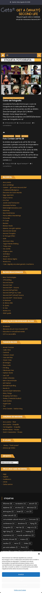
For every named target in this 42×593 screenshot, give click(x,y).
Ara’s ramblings (8, 185)
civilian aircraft (9, 515)
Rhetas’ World (8, 226)
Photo (24, 547)
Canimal (6, 352)
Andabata (6, 326)
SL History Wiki (8, 303)
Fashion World (8, 373)
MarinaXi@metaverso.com (12, 208)
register (5, 477)
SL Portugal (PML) (9, 236)
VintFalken (6, 254)
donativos (22, 523)
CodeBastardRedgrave (11, 190)
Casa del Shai (7, 358)
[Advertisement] (21, 38)
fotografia (8, 527)
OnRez (27, 543)
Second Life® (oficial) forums (13, 295)
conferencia (9, 523)
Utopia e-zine (7, 251)
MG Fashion (7, 383)
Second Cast (7, 285)
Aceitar (21, 574)
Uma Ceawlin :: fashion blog (12, 409)
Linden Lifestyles (8, 378)
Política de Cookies (20, 590)
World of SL (7, 262)
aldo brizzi (31, 508)
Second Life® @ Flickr (10, 290)
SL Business (7, 300)
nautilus (7, 543)
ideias (19, 531)
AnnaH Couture (8, 347)
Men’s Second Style (10, 381)
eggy (4, 474)
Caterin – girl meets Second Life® (15, 187)
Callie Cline (7, 350)
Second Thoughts (9, 233)
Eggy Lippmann (8, 195)
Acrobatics (20, 504)
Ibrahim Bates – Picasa (11, 430)
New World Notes (9, 213)
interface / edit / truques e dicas (13, 98)
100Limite (7, 504)
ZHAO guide (7, 313)
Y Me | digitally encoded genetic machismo (18, 264)
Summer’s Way (8, 241)
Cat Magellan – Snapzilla (11, 427)
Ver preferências (21, 585)
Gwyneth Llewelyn (25, 123)
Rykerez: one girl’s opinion (12, 228)
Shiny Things (7, 393)
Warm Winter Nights (10, 259)
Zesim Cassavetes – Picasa (12, 432)
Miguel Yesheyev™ (22, 164)
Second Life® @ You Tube (12, 293)
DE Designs (6, 363)
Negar (21, 580)
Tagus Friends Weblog (10, 244)
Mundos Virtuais (10, 539)
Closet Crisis (7, 360)
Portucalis (6, 218)
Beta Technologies (9, 277)
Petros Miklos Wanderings (12, 216)
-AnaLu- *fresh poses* (11, 445)
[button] (39, 554)
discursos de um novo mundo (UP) (15, 329)
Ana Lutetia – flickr (9, 422)
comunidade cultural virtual (14, 519)
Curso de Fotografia (12, 100)
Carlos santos (8, 484)
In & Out (6, 200)
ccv (29, 512)
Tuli (4, 406)
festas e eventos (8, 136)
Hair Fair (20, 527)
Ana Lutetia (7, 182)
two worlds (6, 249)
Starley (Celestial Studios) (12, 398)
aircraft (33, 504)
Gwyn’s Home (8, 198)
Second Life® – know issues (12, 298)
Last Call (6, 375)
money (18, 136)
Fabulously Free (8, 370)
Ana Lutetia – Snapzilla (11, 424)
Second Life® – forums (11, 288)
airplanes (7, 508)
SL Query (6, 305)
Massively (6, 211)
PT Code (6, 221)
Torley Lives (7, 246)
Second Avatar (8, 283)
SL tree (5, 308)
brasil (20, 512)
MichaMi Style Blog (9, 386)
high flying (8, 531)
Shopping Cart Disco (10, 396)
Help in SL (31, 527)
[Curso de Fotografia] (21, 80)
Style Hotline (7, 401)
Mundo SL (6, 388)
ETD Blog (6, 368)
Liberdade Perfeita (9, 205)
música (24, 539)
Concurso (33, 519)
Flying (33, 523)
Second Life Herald (9, 231)
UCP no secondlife (9, 334)
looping (29, 531)
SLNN (4, 239)
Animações (8, 512)
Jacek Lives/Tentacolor (11, 203)
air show (19, 508)
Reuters (5, 223)
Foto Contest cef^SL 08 (13, 138)
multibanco (7, 479)
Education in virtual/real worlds (14, 332)
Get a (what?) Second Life (28, 12)
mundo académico (25, 535)
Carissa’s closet (8, 355)
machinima (8, 535)
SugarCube (7, 404)
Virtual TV (6, 256)
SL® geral (25, 136)
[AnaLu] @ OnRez (9, 448)
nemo (17, 543)
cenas (5, 482)
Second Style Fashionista (11, 391)
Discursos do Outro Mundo (12, 193)
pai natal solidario (10, 547)
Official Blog (7, 280)
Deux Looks (7, 365)
